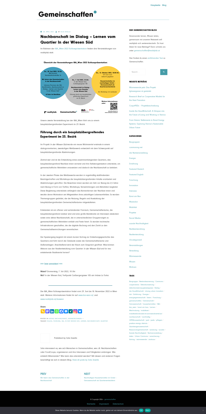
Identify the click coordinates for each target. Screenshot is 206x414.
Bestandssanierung (146, 281)
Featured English (136, 175)
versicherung (154, 336)
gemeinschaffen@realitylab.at (147, 51)
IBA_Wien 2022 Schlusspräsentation (71, 49)
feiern (149, 297)
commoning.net (135, 147)
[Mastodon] (47, 311)
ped (147, 320)
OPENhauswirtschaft (136, 320)
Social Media (135, 218)
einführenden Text (155, 58)
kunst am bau (143, 307)
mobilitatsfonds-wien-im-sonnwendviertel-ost (145, 314)
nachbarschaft (93, 321)
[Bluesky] (80, 311)
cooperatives (134, 285)
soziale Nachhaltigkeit (58, 318)
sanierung (153, 330)
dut (130, 294)
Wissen (132, 262)
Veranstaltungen (75, 318)
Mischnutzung (134, 310)
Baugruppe (133, 281)
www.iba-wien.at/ (86, 295)
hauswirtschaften (149, 304)
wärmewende (141, 339)
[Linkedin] (52, 311)
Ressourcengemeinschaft (138, 330)
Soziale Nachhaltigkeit (137, 333)
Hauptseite (155, 5)
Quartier (104, 321)
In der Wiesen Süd (72, 321)
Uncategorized (135, 240)
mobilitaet (145, 310)
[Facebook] (61, 311)
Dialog (49, 321)
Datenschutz (118, 404)
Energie (132, 158)
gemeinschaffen (135, 301)
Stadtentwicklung (136, 235)
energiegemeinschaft (137, 297)
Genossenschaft (135, 304)
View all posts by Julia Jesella (85, 360)
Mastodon (133, 202)
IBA (63, 321)
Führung (57, 321)
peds (152, 320)
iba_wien (132, 307)
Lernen (83, 321)
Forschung (133, 180)
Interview (133, 191)
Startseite (91, 404)
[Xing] (71, 311)
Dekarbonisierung (147, 285)
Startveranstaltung (155, 333)
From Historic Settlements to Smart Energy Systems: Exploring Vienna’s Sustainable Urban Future (146, 124)
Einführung (137, 294)
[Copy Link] (43, 311)
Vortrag (132, 339)
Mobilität (133, 207)
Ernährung (133, 164)
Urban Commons (141, 336)
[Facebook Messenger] (66, 311)
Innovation (133, 186)
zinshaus (152, 339)
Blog (164, 5)
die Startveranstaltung (138, 153)
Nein (147, 410)
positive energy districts (138, 323)
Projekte (132, 213)
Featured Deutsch (136, 169)
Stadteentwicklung (137, 229)
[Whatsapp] (57, 311)
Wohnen (132, 267)
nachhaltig (146, 317)
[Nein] (203, 410)
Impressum (104, 404)
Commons (159, 281)
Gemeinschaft (148, 301)
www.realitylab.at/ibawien (52, 299)
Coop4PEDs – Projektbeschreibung (144, 106)
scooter (161, 330)
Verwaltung (134, 251)
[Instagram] (75, 311)
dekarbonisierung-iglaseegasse (141, 288)
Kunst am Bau (135, 196)
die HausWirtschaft (136, 291)
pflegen (159, 320)
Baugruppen (134, 142)
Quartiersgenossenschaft (138, 326)
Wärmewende (135, 256)
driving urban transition (154, 291)
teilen (131, 336)
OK (141, 410)
